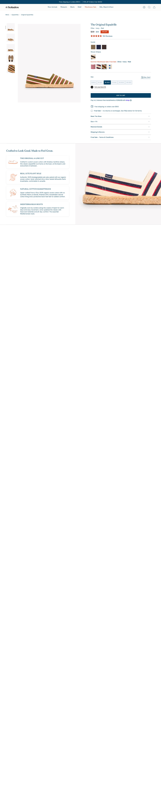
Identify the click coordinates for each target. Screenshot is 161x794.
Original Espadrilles (27, 15)
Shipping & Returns (97, 132)
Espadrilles (15, 15)
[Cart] (154, 7)
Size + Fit (94, 122)
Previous (17, 63)
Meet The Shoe (96, 116)
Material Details (96, 127)
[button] (64, 7)
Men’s (7, 15)
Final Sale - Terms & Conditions (102, 137)
